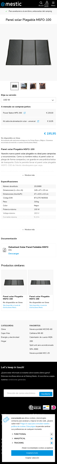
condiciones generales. (17, 379)
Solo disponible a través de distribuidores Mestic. (11, 306)
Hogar (3, 341)
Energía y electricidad (10, 337)
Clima (3, 329)
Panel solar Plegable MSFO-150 (13, 297)
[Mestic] (11, 3)
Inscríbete (45, 394)
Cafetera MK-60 (36, 333)
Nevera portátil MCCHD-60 (41, 329)
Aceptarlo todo (32, 453)
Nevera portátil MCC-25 (40, 353)
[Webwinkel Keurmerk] (35, 407)
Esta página (31, 426)
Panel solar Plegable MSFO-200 (39, 297)
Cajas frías (5, 333)
